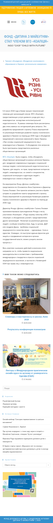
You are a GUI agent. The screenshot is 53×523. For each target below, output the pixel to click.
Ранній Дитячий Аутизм (11, 401)
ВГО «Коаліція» (9, 157)
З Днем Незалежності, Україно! (14, 427)
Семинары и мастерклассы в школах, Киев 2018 (26, 318)
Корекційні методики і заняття (14, 407)
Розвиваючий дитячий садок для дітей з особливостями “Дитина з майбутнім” (26, 3)
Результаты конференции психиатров (26, 329)
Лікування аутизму (10, 404)
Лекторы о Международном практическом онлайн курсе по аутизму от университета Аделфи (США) (26, 373)
